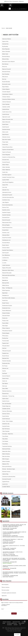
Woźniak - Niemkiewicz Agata (8, 469)
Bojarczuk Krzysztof (6, 69)
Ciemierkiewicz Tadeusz (7, 94)
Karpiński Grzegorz (6, 212)
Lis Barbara (4, 260)
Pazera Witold (5, 323)
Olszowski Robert (6, 315)
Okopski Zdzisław (6, 313)
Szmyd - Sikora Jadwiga (7, 421)
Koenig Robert (5, 230)
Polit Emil (4, 348)
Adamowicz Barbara (6, 38)
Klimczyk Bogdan (6, 225)
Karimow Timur (5, 207)
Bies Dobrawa (5, 64)
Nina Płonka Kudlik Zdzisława (8, 297)
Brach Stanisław (5, 74)
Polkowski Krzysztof (6, 350)
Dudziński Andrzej (6, 129)
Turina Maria (5, 443)
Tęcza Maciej (5, 436)
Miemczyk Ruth (5, 282)
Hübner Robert (5, 164)
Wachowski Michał (6, 448)
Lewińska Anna (5, 257)
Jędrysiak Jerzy (5, 189)
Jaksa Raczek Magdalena (7, 182)
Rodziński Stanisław (6, 360)
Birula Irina (4, 66)
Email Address (4, 605)
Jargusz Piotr (5, 184)
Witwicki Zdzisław (6, 461)
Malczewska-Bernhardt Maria (8, 275)
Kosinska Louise (5, 232)
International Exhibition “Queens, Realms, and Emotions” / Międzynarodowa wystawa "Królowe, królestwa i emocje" (14, 525)
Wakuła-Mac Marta (6, 451)
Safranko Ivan (5, 368)
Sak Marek (4, 373)
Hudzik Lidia (5, 172)
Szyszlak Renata (5, 426)
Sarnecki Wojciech (6, 375)
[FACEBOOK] (25, 621)
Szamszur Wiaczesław (7, 411)
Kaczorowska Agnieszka (7, 204)
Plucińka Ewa (5, 338)
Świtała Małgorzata (6, 406)
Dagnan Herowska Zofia (7, 119)
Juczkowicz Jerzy (6, 199)
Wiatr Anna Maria (6, 456)
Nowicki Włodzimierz (6, 310)
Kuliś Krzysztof (5, 252)
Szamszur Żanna (6, 413)
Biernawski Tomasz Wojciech (8, 61)
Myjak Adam (5, 292)
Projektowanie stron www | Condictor (14, 630)
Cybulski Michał (5, 109)
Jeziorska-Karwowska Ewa (8, 197)
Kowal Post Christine (6, 237)
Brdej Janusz (5, 76)
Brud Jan (4, 79)
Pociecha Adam (5, 340)
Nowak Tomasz (5, 303)
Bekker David (5, 54)
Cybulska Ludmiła (6, 106)
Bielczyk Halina (5, 59)
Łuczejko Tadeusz (6, 486)
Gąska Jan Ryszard (6, 152)
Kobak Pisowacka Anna (7, 227)
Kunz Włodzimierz (6, 255)
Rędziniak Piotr (5, 358)
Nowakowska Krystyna (7, 305)
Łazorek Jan (5, 484)
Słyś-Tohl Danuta (6, 428)
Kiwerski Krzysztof (6, 220)
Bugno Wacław (5, 86)
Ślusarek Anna (5, 393)
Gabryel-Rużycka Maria (7, 147)
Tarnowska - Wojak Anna (7, 433)
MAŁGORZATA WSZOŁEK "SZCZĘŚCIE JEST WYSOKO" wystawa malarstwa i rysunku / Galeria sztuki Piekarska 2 (14, 573)
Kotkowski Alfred (5, 235)
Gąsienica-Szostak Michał (7, 149)
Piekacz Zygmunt (6, 328)
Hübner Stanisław (6, 167)
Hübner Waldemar (6, 169)
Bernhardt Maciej (6, 56)
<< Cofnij (4, 25)
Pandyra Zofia (5, 320)
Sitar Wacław (5, 383)
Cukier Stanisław (5, 104)
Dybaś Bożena (5, 134)
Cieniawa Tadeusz (6, 96)
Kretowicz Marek (5, 247)
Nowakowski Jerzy (6, 308)
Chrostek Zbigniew (6, 91)
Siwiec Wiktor (5, 388)
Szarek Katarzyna (6, 418)
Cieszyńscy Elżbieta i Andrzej (8, 99)
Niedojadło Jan (5, 295)
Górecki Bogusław (6, 154)
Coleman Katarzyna (6, 101)
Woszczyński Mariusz (6, 466)
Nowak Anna (5, 300)
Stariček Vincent (5, 401)
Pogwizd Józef (5, 343)
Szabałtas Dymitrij (6, 408)
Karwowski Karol (5, 217)
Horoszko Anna (5, 159)
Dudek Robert (5, 124)
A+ (14, 8)
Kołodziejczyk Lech (6, 240)
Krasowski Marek (6, 242)
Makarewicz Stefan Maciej (8, 270)
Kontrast (22, 8)
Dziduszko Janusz (6, 137)
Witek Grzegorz (5, 458)
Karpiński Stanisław (6, 214)
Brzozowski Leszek (6, 84)
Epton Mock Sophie (6, 139)
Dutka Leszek (5, 131)
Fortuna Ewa (5, 144)
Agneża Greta (5, 41)
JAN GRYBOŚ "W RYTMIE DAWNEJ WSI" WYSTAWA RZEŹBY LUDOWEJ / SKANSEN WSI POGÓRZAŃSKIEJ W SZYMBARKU (14, 559)
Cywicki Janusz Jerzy (6, 111)
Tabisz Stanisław (5, 431)
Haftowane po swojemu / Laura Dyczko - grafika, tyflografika (13, 553)
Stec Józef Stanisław (6, 403)
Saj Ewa (4, 370)
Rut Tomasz (4, 365)
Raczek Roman (5, 355)
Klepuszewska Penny (6, 222)
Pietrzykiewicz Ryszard (7, 330)
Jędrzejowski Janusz (6, 192)
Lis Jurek (4, 262)
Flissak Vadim (5, 142)
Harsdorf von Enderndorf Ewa (8, 157)
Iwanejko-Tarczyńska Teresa (8, 177)
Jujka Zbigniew (5, 202)
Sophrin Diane (5, 398)
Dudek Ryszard (5, 126)
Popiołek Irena (5, 353)
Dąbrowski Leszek (6, 116)
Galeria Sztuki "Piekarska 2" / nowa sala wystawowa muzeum (13, 540)
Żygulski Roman (5, 481)
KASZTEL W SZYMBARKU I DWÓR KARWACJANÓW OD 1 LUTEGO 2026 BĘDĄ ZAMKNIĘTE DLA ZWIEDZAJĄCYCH (14, 533)
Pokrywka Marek (5, 345)
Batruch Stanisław (6, 51)
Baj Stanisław (5, 46)
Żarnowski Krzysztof (6, 479)
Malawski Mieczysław (6, 272)
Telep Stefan (5, 438)
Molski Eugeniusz (6, 290)
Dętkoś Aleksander (6, 121)
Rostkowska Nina (6, 363)
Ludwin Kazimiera (6, 265)
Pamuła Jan (4, 318)
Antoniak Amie (5, 43)
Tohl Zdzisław (5, 441)
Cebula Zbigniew (6, 89)
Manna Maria (5, 277)
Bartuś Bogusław (6, 48)
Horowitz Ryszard (6, 162)
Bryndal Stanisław (6, 81)
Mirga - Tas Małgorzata (7, 287)
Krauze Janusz (5, 245)
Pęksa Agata (5, 325)
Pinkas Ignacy (5, 335)
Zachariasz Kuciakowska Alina (8, 476)
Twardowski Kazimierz (7, 446)
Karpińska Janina (6, 209)
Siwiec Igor (4, 386)
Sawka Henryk (5, 378)
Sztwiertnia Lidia (5, 423)
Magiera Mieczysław (6, 267)
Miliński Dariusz (5, 285)
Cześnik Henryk (5, 114)
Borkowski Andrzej (6, 71)
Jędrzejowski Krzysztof (7, 194)
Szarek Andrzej (5, 416)
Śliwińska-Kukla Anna (6, 391)
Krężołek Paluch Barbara (7, 250)
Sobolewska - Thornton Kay (8, 396)
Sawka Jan (4, 380)
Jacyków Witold (5, 179)
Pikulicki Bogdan (5, 333)
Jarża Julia (4, 187)
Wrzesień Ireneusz (6, 471)
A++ (18, 8)
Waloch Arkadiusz (6, 453)
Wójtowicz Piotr (5, 463)
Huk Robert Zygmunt (6, 174)
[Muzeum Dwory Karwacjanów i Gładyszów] (14, 1)
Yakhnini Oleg (5, 474)
